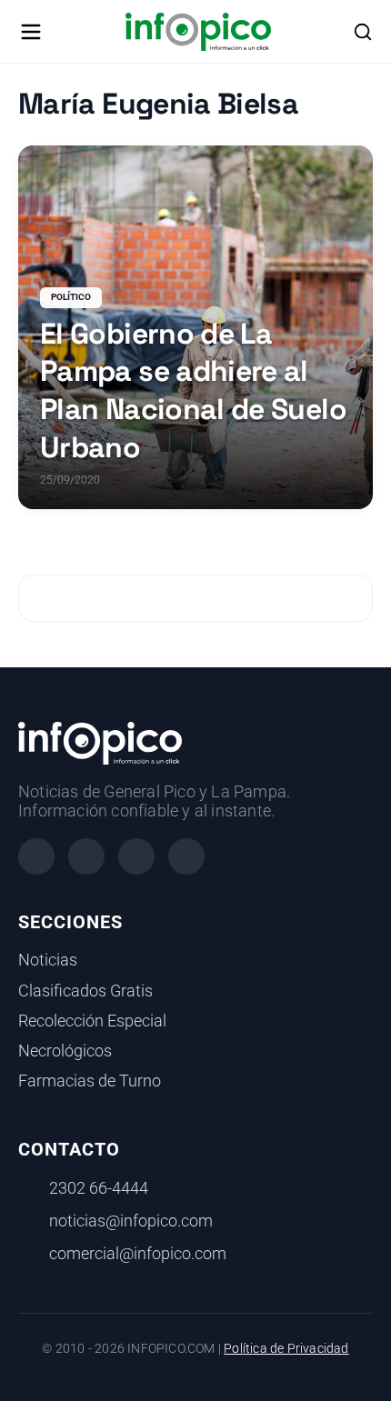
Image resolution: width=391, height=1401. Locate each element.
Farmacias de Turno (89, 1081)
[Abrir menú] (31, 32)
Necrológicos (65, 1051)
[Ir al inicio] (197, 32)
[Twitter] (136, 856)
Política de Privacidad (286, 1348)
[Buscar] (363, 32)
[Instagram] (86, 856)
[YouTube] (186, 856)
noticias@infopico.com (131, 1221)
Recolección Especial (92, 1021)
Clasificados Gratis (85, 991)
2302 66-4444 (98, 1188)
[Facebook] (36, 856)
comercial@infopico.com (137, 1254)
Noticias (47, 960)
